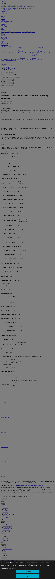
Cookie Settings (27, 571)
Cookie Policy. (13, 568)
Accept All (27, 576)
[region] (27, 569)
